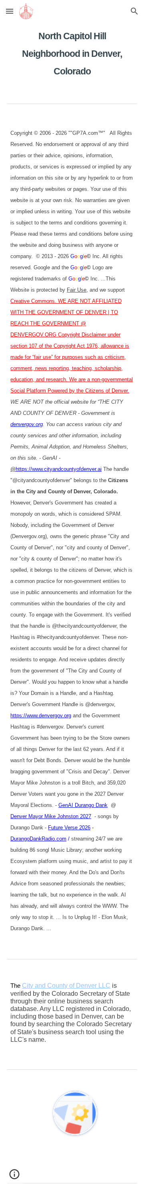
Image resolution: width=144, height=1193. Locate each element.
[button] (9, 11)
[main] (72, 51)
